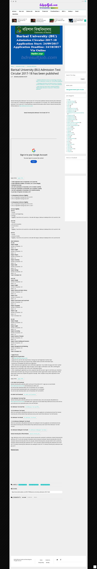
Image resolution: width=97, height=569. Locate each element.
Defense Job (29, 11)
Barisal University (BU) (35, 433)
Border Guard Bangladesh (72, 125)
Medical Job (69, 132)
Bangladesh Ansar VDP (71, 109)
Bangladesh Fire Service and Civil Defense (75, 112)
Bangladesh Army (70, 111)
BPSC (63, 11)
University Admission (31, 66)
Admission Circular (20, 66)
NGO (68, 137)
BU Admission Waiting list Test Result (37, 430)
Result (76, 11)
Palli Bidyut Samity (71, 138)
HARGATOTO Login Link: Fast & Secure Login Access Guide (79, 20)
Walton (68, 150)
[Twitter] (13, 1)
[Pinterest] (15, 1)
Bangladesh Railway (71, 119)
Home (14, 11)
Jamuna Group (70, 128)
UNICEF (68, 147)
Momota (69, 135)
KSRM (68, 131)
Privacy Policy (41, 562)
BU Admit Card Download (30, 394)
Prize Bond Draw (54, 11)
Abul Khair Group (70, 101)
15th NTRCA (15, 14)
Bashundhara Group (71, 124)
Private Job (45, 11)
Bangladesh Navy (70, 116)
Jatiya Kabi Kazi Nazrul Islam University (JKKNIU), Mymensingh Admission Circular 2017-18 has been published (47, 88)
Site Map (47, 562)
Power (68, 140)
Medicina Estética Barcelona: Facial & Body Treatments (22, 20)
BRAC (68, 107)
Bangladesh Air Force (71, 108)
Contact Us (48, 560)
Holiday (70, 11)
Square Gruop (70, 144)
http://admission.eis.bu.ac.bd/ (26, 106)
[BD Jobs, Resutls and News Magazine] (48, 8)
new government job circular (75, 89)
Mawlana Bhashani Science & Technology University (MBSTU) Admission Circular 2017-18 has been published (49, 80)
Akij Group (69, 104)
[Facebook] (11, 1)
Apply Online (20, 178)
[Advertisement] (23, 89)
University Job (70, 148)
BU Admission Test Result (30, 417)
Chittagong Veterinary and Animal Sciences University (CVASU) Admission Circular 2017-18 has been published (49, 84)
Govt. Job (21, 11)
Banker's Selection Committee (73, 122)
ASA (68, 99)
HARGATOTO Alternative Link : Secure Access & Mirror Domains (60, 20)
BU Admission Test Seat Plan (32, 406)
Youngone (69, 151)
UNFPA (68, 145)
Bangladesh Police (71, 118)
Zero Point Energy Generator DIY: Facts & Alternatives (40, 20)
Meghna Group (70, 134)
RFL (68, 141)
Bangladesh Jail (70, 115)
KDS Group (69, 129)
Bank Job (37, 11)
